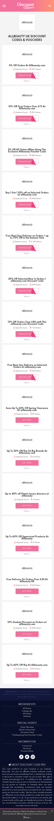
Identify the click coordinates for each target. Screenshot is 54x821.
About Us (27, 748)
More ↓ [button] (27, 818)
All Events (27, 714)
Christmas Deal (27, 732)
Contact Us (27, 746)
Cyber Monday (27, 727)
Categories (27, 711)
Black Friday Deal (27, 730)
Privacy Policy (27, 751)
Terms (26, 81)
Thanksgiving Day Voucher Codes (27, 735)
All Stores (27, 708)
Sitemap (27, 716)
